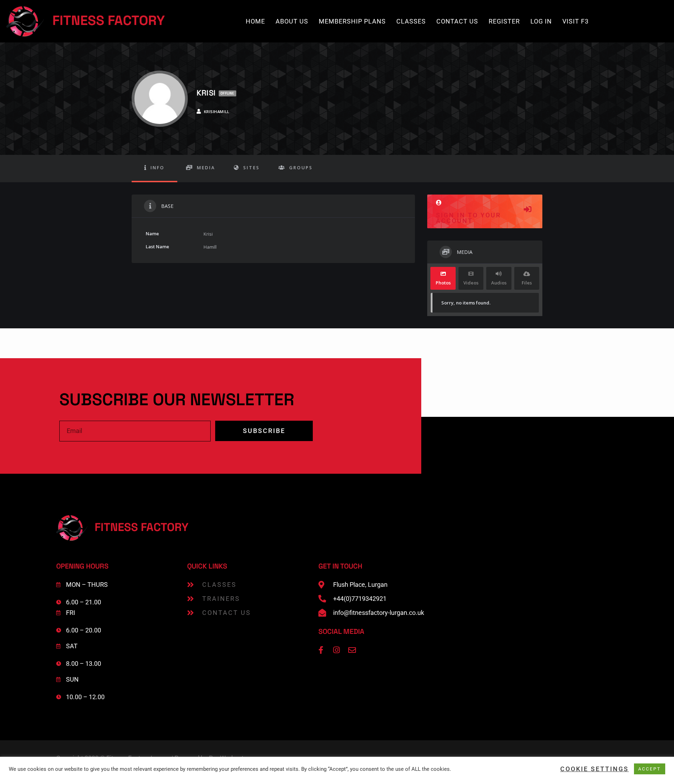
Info (158, 168)
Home (255, 21)
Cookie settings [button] (594, 769)
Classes (411, 21)
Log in (541, 21)
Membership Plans (352, 21)
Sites (251, 168)
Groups (301, 168)
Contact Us (457, 21)
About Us (292, 21)
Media (206, 168)
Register (504, 21)
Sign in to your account (468, 217)
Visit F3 (575, 21)
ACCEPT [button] (649, 769)
